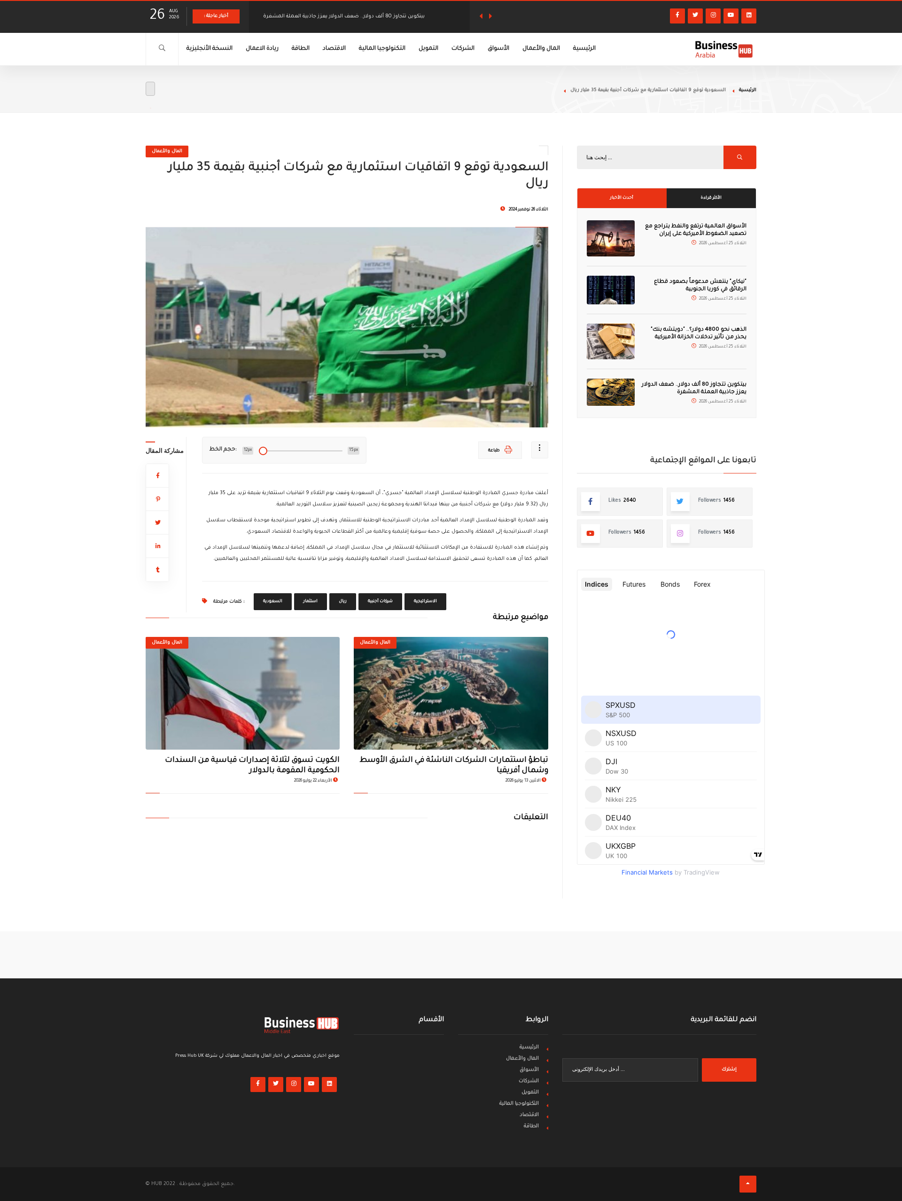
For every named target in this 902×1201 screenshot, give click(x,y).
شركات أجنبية (380, 601)
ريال (343, 601)
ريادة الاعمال (262, 49)
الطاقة (301, 49)
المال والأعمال (541, 49)
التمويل (428, 49)
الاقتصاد (334, 49)
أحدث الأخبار (621, 198)
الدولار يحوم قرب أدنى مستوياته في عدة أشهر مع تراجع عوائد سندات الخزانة (351, 16)
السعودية (272, 601)
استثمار (310, 601)
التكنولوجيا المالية (382, 49)
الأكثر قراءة (711, 198)
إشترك (729, 1069)
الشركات (462, 49)
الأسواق (498, 49)
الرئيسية (584, 49)
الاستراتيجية (425, 601)
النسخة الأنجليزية (210, 49)
